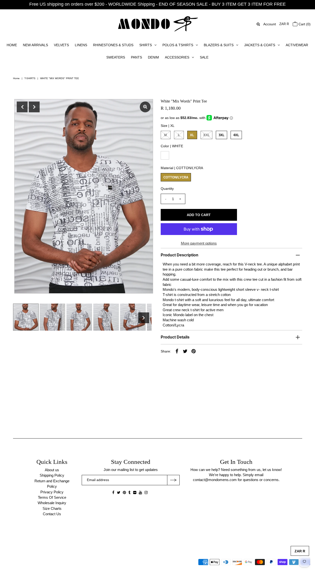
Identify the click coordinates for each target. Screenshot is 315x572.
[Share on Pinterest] (193, 351)
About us (52, 470)
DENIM (153, 57)
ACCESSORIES (177, 57)
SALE (204, 57)
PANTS (136, 57)
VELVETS (61, 45)
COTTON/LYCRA (175, 177)
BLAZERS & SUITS (219, 45)
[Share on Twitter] (185, 351)
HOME (12, 45)
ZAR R (284, 24)
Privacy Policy (51, 492)
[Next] (34, 107)
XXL (206, 135)
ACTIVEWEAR (297, 45)
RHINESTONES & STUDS (113, 45)
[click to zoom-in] (145, 107)
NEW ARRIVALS (35, 45)
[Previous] (22, 107)
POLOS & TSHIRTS (177, 45)
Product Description (179, 255)
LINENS (81, 45)
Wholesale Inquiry (52, 503)
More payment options (199, 243)
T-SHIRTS (29, 78)
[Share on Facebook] (177, 351)
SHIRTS (145, 45)
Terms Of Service (52, 497)
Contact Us (52, 514)
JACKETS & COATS (259, 45)
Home (16, 78)
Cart (304, 24)
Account (269, 24)
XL (192, 135)
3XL (221, 135)
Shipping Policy (52, 475)
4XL (236, 135)
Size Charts (52, 508)
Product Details (175, 337)
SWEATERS (115, 57)
